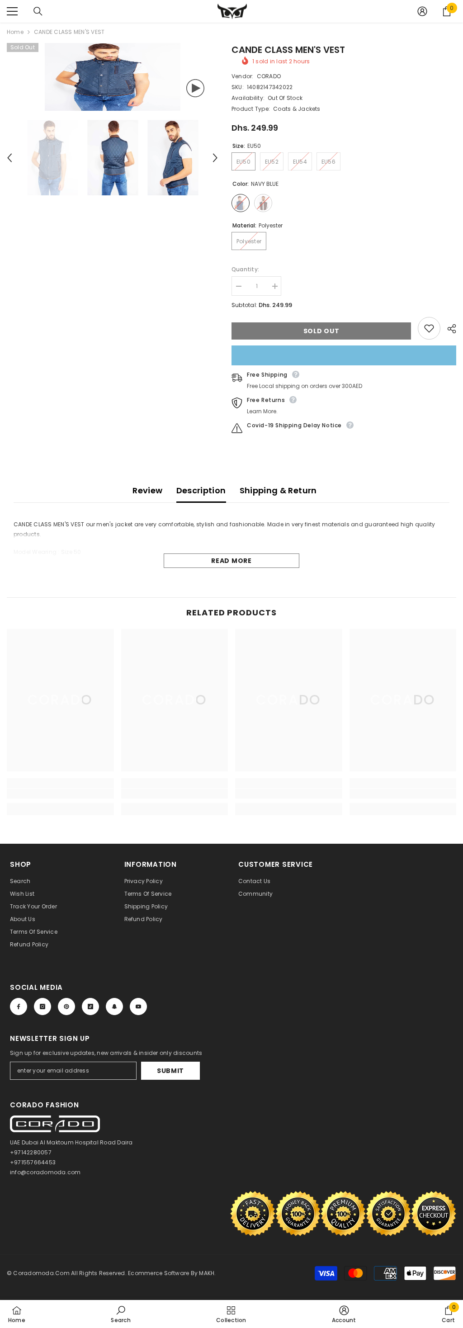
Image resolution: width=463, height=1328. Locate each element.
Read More (231, 560)
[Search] (38, 11)
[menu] (12, 11)
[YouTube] (138, 1006)
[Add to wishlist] (429, 328)
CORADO (269, 76)
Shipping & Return (278, 490)
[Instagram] (42, 1006)
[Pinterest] (66, 1006)
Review (147, 490)
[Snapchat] (114, 1006)
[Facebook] (18, 1006)
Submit (170, 1070)
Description (201, 490)
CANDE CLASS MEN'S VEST (288, 49)
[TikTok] (90, 1006)
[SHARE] (448, 329)
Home (15, 32)
